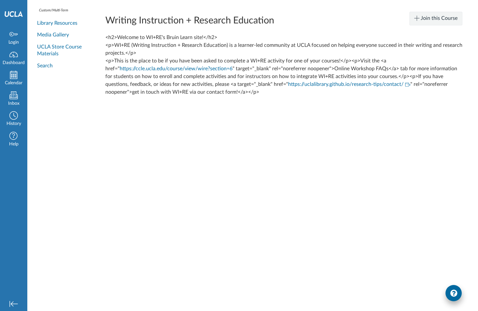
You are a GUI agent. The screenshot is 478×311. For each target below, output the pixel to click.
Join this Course (438, 18)
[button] (13, 119)
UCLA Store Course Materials (59, 50)
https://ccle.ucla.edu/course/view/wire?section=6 (176, 68)
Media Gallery (53, 34)
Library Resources (57, 23)
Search (45, 65)
